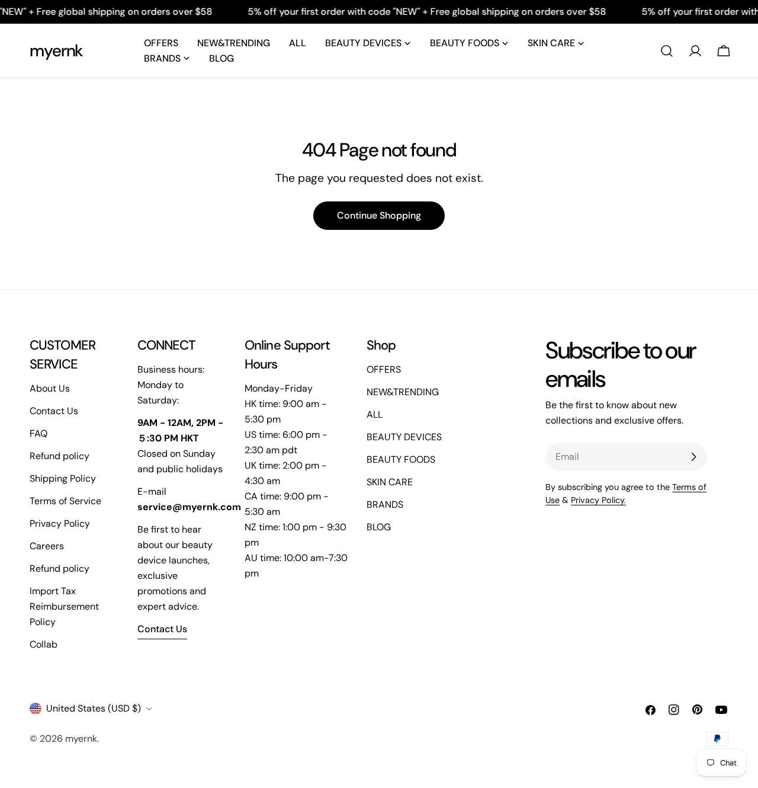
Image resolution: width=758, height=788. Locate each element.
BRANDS (385, 504)
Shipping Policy (63, 478)
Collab (43, 644)
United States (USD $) (93, 708)
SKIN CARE (390, 482)
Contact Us (54, 411)
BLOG (379, 527)
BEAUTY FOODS (401, 459)
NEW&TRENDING (403, 392)
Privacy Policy (60, 523)
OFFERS (384, 369)
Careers (47, 546)
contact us (162, 629)
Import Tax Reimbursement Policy (64, 606)
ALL (375, 414)
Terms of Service (65, 501)
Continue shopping (379, 215)
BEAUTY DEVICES (404, 437)
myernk (56, 51)
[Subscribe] (693, 456)
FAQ (38, 433)
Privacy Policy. (598, 500)
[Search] (667, 51)
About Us (50, 388)
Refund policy (59, 456)
